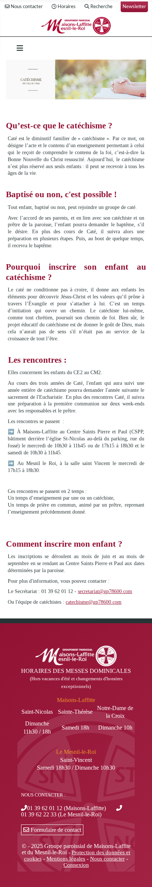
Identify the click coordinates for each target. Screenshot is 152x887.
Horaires (67, 6)
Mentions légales (65, 859)
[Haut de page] (139, 873)
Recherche (101, 6)
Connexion (76, 865)
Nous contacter (27, 6)
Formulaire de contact (55, 830)
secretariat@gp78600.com (105, 591)
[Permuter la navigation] (20, 48)
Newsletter (134, 6)
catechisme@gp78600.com (93, 602)
